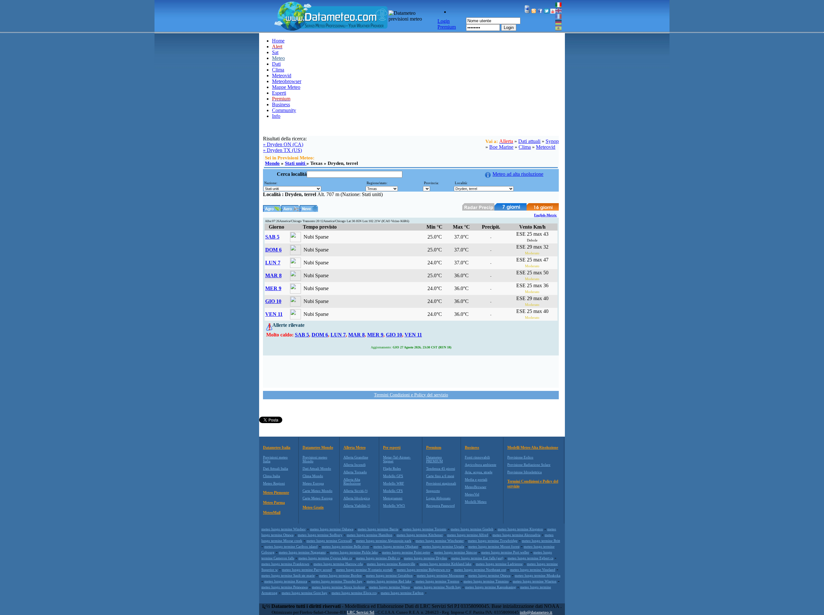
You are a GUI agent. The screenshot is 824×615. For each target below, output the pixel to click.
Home (278, 40)
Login (509, 27)
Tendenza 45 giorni (440, 468)
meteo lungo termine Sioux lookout (338, 587)
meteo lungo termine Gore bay (304, 593)
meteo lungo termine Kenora (285, 581)
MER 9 (273, 288)
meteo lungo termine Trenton (437, 581)
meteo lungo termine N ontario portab (364, 570)
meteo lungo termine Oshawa (331, 529)
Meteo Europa (313, 483)
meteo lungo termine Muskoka (537, 575)
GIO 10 (273, 301)
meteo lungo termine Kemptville (391, 564)
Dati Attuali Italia (275, 468)
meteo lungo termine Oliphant (395, 546)
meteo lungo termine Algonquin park (383, 541)
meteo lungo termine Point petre (406, 552)
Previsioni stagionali (441, 483)
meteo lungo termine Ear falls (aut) (477, 558)
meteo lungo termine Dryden (425, 558)
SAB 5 (272, 237)
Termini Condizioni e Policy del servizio (411, 395)
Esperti (279, 93)
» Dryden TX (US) (282, 150)
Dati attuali (529, 141)
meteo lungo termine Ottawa (489, 575)
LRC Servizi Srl (360, 612)
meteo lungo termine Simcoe (455, 552)
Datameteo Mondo (318, 447)
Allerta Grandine (355, 457)
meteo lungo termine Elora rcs (354, 593)
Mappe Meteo (286, 87)
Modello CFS (393, 491)
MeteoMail (271, 512)
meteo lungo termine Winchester (440, 541)
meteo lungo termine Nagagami (302, 552)
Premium (433, 447)
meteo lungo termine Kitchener (420, 535)
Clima (278, 69)
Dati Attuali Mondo (317, 468)
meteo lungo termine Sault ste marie (288, 575)
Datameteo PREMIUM (434, 459)
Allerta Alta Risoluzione (352, 481)
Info (276, 116)
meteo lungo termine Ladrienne (499, 564)
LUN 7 (272, 262)
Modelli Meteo (476, 502)
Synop (552, 141)
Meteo (278, 58)
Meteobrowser (286, 81)
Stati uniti (295, 163)
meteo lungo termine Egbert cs (530, 558)
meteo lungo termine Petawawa (284, 587)
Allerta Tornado (355, 472)
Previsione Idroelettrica (524, 472)
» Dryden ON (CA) (283, 144)
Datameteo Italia (276, 447)
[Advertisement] (411, 371)
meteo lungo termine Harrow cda (338, 564)
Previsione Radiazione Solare (528, 465)
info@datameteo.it (536, 612)
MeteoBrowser (475, 487)
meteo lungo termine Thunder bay (336, 581)
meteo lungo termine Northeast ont (480, 570)
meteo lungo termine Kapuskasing (490, 587)
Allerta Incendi (354, 465)
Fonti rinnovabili (477, 457)
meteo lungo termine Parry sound (307, 570)
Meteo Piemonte (276, 492)
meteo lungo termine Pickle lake (354, 552)
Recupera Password (440, 505)
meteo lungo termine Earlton (402, 593)
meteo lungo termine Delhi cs (378, 558)
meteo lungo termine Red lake (389, 581)
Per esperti (391, 447)
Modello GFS (393, 476)
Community (284, 110)
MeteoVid (472, 494)
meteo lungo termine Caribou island (291, 546)
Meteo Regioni (274, 483)
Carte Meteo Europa (317, 498)
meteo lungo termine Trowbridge (493, 541)
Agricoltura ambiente (480, 465)
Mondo (272, 163)
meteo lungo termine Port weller (505, 552)
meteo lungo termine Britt (541, 541)
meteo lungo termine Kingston (520, 529)
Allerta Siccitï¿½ (355, 491)
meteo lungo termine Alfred (467, 535)
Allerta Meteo (354, 447)
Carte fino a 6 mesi (440, 476)
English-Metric (545, 215)
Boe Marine (501, 147)
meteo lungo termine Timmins (486, 581)
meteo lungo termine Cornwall (329, 541)
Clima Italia (271, 476)
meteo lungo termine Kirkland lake (445, 564)
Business (281, 104)
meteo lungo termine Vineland (532, 570)
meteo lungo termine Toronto (424, 529)
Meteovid (281, 75)
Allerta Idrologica (356, 498)
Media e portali (476, 479)
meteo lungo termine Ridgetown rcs (423, 570)
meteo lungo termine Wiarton (535, 581)
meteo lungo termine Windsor (283, 529)
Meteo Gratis (313, 507)
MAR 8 (273, 275)
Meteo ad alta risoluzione (517, 174)
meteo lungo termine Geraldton (389, 575)
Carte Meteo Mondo (317, 491)
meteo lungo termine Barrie (378, 529)
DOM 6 (273, 249)
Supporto (433, 491)
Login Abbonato (438, 498)
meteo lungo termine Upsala (443, 546)
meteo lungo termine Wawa (389, 587)
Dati (276, 64)
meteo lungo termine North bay (437, 587)
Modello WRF (393, 483)
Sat (275, 52)
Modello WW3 (394, 505)
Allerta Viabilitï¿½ (356, 505)
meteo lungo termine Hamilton (369, 535)
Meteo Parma (274, 502)
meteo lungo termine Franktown (285, 564)
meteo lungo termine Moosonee (440, 575)
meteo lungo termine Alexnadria (516, 535)
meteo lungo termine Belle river (345, 546)
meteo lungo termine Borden (340, 575)
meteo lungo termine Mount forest (494, 546)
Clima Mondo (313, 476)
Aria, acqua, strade (478, 472)
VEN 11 (274, 314)
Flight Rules (392, 468)
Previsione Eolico (520, 457)
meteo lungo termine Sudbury (320, 535)
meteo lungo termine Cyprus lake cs (325, 558)
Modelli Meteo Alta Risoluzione (532, 447)
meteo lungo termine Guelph (472, 529)
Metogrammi (392, 498)
